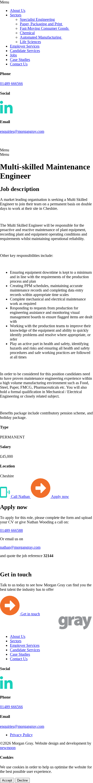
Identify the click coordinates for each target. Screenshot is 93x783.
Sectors (15, 15)
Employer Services (24, 46)
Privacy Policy (21, 735)
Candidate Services (25, 51)
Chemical (27, 33)
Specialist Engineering (37, 19)
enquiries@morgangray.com (22, 131)
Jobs (13, 55)
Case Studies (20, 59)
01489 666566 (11, 83)
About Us (17, 10)
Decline (22, 780)
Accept (7, 780)
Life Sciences (30, 42)
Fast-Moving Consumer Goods (44, 28)
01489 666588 (11, 530)
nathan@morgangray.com (20, 547)
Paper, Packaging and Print (41, 24)
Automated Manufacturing (41, 37)
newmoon (8, 748)
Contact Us (19, 64)
